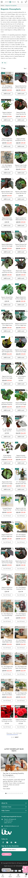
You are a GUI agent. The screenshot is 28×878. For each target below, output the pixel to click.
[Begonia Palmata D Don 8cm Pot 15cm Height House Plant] (7, 183)
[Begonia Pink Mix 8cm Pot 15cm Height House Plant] (7, 579)
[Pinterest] (11, 842)
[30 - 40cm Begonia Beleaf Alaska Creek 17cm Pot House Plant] (7, 632)
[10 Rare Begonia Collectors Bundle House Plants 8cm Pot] (7, 447)
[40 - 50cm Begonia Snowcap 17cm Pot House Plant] (21, 579)
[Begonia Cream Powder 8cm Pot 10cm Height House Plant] (21, 157)
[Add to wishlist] (12, 73)
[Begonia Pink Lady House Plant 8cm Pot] (21, 104)
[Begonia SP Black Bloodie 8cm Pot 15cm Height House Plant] (21, 131)
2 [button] (7, 793)
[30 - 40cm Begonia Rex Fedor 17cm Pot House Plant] (21, 658)
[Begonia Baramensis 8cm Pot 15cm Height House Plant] (7, 210)
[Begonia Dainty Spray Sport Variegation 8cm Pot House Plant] (7, 342)
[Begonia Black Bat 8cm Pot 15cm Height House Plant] (21, 78)
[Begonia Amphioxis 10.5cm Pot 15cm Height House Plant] (7, 104)
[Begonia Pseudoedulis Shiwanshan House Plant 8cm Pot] (7, 395)
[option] (14, 773)
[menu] (2, 2)
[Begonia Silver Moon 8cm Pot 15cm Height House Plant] (7, 474)
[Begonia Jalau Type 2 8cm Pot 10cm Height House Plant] (21, 263)
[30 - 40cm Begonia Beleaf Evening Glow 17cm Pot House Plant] (21, 632)
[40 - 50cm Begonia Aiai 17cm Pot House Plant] (7, 606)
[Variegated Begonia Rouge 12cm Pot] (7, 500)
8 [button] (20, 793)
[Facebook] (3, 842)
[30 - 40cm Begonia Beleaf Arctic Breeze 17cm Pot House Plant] (7, 685)
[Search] (18, 2)
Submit (7, 854)
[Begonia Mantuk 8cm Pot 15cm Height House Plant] (21, 289)
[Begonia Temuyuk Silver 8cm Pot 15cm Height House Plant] (7, 289)
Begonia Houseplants (11, 5)
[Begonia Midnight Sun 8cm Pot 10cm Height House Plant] (21, 395)
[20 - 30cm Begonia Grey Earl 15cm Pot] (21, 421)
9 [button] (22, 793)
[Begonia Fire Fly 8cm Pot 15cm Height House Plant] (7, 131)
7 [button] (18, 793)
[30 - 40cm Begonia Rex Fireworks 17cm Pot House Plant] (7, 658)
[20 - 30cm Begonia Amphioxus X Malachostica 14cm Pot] (21, 368)
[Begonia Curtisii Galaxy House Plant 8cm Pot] (21, 183)
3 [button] (9, 793)
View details (6, 789)
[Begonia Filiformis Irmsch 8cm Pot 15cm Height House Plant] (7, 263)
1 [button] (5, 793)
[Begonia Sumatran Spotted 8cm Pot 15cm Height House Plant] (21, 447)
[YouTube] (15, 842)
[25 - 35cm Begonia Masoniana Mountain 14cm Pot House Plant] (21, 527)
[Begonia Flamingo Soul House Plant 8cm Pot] (21, 236)
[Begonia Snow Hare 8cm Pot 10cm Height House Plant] (7, 368)
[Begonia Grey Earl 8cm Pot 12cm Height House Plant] (21, 315)
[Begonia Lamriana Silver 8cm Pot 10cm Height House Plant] (21, 342)
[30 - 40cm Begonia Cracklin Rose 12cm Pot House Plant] (21, 606)
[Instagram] (7, 842)
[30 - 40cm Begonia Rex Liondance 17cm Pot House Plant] (21, 685)
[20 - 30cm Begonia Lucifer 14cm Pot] (7, 421)
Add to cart (7, 93)
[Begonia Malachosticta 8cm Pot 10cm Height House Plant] (7, 236)
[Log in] (22, 2)
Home (2, 5)
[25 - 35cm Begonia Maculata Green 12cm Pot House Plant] (21, 474)
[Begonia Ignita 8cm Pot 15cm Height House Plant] (7, 315)
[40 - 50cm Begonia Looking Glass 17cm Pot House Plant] (7, 157)
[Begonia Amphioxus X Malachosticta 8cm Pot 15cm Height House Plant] (21, 210)
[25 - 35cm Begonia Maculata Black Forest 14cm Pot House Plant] (7, 78)
